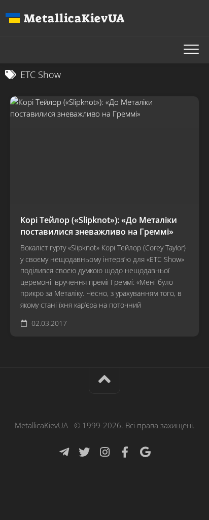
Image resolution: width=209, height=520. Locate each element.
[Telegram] (64, 452)
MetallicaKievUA (74, 18)
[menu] (191, 49)
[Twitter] (84, 452)
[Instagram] (104, 452)
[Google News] (145, 452)
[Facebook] (125, 452)
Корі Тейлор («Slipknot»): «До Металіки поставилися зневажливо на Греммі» (98, 225)
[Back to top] (104, 381)
